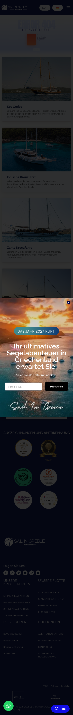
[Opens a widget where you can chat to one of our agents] (60, 709)
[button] (8, 706)
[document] (36, 357)
